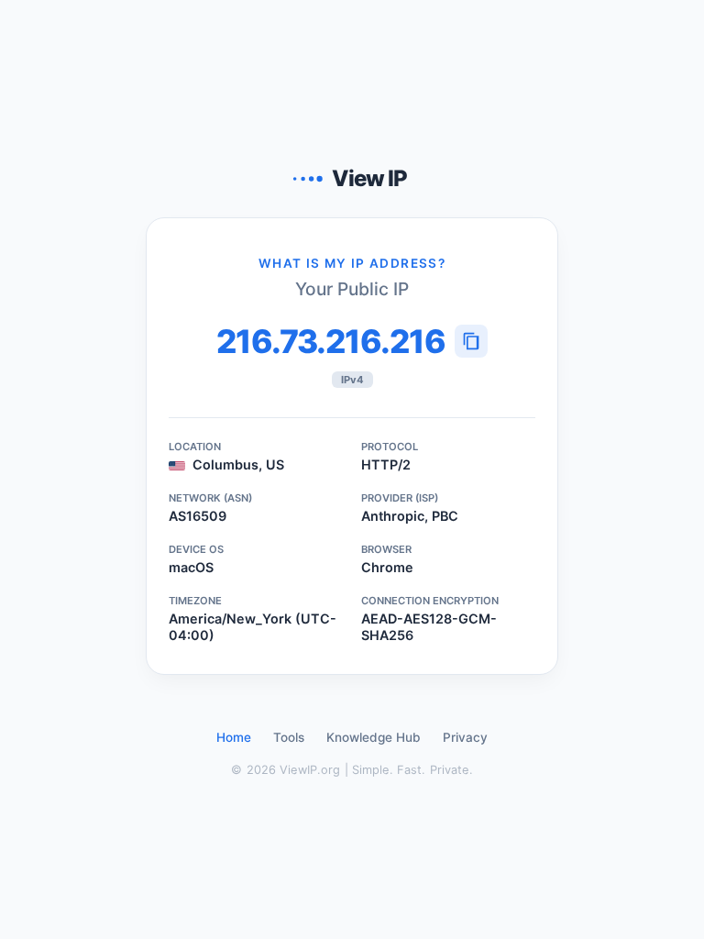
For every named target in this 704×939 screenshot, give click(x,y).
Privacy (465, 737)
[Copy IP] (471, 341)
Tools (288, 737)
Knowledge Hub (373, 737)
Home (233, 737)
